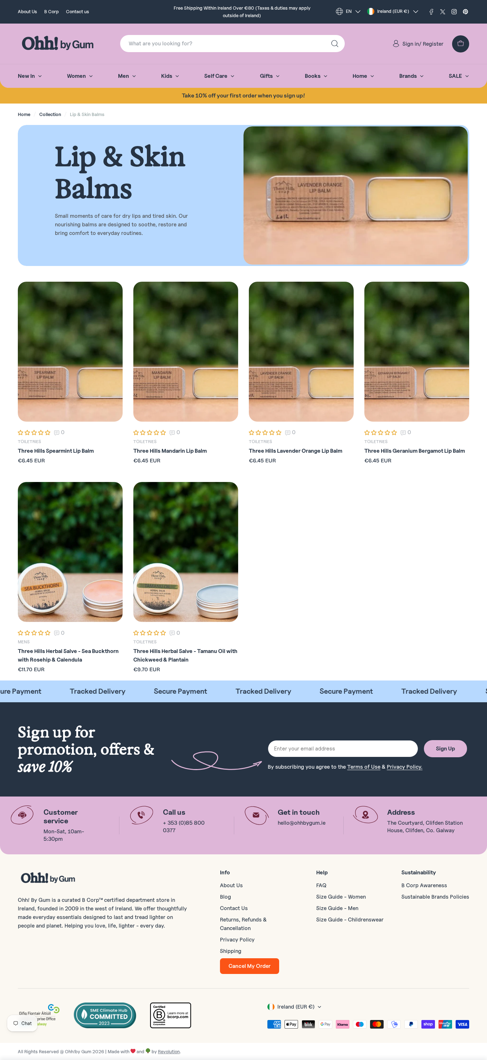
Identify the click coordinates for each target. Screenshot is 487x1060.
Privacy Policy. (404, 767)
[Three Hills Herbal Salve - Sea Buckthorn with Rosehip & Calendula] (70, 552)
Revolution (169, 1051)
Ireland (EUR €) (393, 11)
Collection (50, 114)
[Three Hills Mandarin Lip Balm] (185, 352)
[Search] (334, 43)
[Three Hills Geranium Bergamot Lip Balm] (416, 352)
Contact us (77, 11)
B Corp (51, 11)
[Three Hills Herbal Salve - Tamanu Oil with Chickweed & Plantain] (185, 552)
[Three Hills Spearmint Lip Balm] (70, 352)
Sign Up (445, 748)
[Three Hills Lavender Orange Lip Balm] (301, 352)
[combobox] (232, 43)
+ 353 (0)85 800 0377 (184, 827)
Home (24, 114)
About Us (27, 11)
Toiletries (29, 441)
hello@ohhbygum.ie (301, 823)
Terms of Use (363, 767)
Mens (24, 641)
